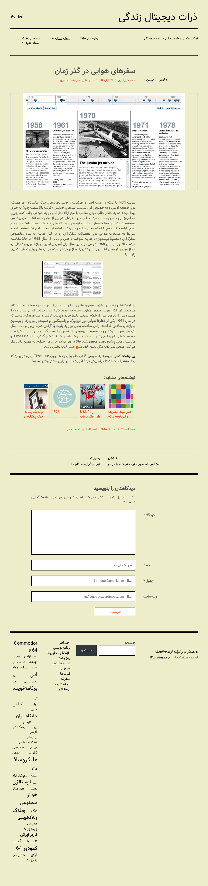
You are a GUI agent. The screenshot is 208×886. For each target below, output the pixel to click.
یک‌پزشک (31, 860)
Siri (35, 656)
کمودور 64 (26, 848)
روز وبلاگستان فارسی (24, 729)
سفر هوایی (72, 429)
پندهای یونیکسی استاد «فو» (29, 41)
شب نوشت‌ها (61, 663)
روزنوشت (74, 80)
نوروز (35, 782)
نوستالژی (64, 689)
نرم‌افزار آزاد (19, 775)
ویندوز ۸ (30, 829)
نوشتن (33, 788)
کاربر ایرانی (28, 835)
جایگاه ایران (88, 429)
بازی (14, 675)
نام (146, 565)
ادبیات (34, 667)
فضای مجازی (18, 747)
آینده (33, 662)
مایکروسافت (25, 764)
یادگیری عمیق (18, 855)
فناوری (64, 80)
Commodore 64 (25, 647)
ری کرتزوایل (32, 737)
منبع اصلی (75, 346)
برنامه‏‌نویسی (61, 647)
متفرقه (65, 678)
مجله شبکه (62, 38)
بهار (35, 704)
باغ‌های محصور (30, 681)
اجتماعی (86, 80)
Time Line (127, 429)
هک (34, 811)
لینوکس (16, 753)
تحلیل (18, 704)
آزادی (27, 656)
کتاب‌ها (65, 673)
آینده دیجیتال (18, 662)
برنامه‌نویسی (25, 692)
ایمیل (148, 580)
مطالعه (34, 776)
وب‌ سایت (150, 596)
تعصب (33, 710)
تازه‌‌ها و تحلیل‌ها (58, 653)
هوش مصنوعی (28, 798)
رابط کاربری (30, 722)
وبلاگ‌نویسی (27, 818)
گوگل (34, 855)
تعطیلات (104, 429)
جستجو (130, 642)
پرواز (115, 429)
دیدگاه (149, 515)
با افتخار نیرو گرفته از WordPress (176, 652)
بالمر (14, 681)
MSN (122, 202)
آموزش (16, 656)
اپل (33, 674)
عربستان (33, 747)
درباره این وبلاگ (89, 38)
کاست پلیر (30, 841)
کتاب (17, 841)
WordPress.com (161, 657)
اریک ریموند (19, 667)
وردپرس (32, 823)
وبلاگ (18, 810)
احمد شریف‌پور (126, 80)
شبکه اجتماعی (28, 742)
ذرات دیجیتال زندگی (158, 17)
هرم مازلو (18, 788)
